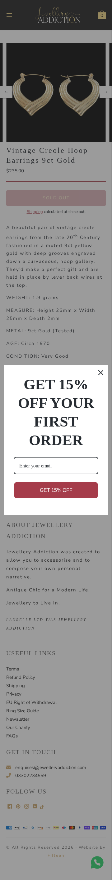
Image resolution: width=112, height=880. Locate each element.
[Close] (100, 372)
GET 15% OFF (56, 490)
